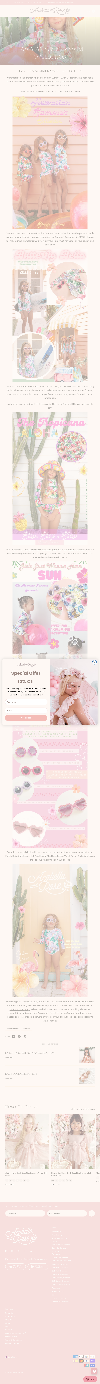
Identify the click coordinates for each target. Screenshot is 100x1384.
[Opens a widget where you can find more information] (90, 1379)
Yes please (26, 718)
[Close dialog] (94, 662)
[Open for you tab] (94, 1371)
